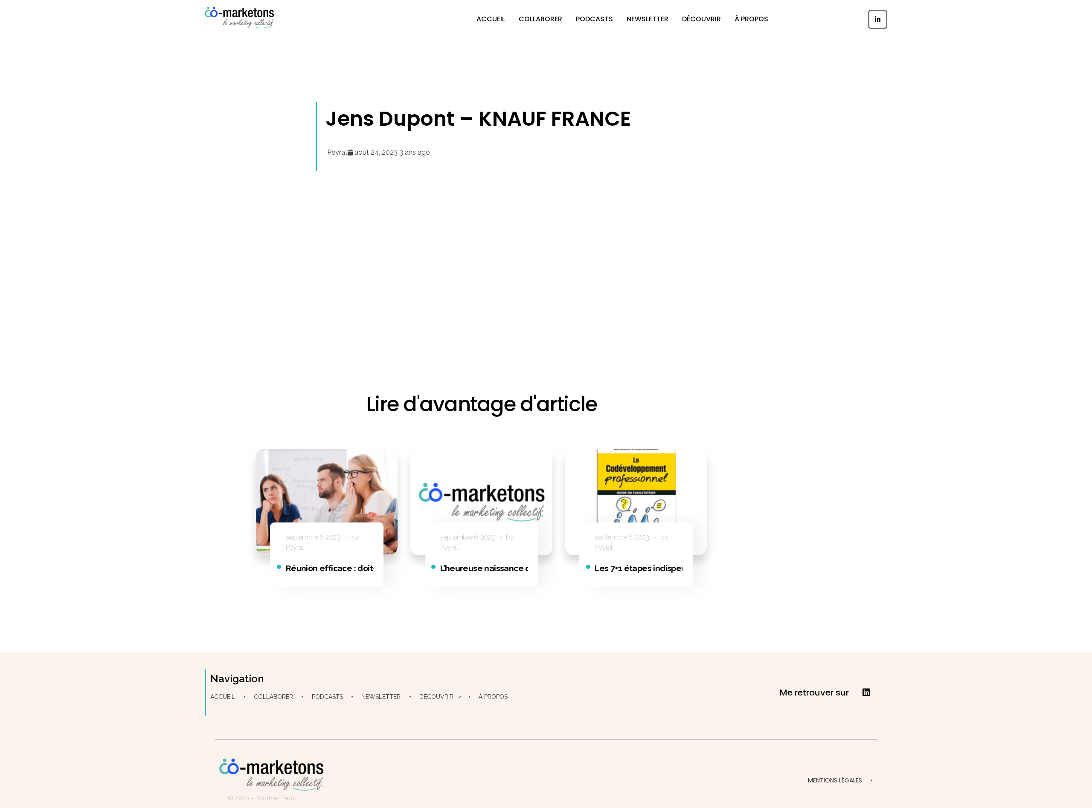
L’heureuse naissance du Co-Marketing (515, 568)
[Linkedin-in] (877, 19)
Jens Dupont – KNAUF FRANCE (478, 118)
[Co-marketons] (239, 17)
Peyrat (295, 547)
